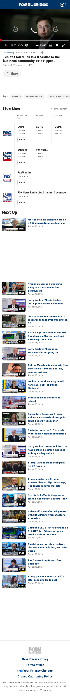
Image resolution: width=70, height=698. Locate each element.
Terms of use (35, 665)
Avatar (62, 5)
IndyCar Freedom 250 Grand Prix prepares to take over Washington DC (47, 320)
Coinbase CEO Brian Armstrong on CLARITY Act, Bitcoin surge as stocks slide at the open (48, 531)
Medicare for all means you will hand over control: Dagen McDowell (46, 385)
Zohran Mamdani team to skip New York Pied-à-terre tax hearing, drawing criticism (48, 368)
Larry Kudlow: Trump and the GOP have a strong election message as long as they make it (47, 450)
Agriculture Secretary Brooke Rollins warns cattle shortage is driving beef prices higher (46, 417)
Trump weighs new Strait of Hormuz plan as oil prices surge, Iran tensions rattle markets (47, 482)
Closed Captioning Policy (35, 676)
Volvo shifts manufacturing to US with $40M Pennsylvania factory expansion (47, 515)
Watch (22, 139)
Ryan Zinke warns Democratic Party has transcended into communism (45, 287)
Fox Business (33, 4)
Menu (4, 5)
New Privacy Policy (35, 659)
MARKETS (16, 96)
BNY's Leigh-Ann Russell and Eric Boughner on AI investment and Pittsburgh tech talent (47, 336)
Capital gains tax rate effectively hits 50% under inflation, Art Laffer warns (48, 547)
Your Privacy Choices (38, 670)
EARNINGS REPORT (34, 96)
